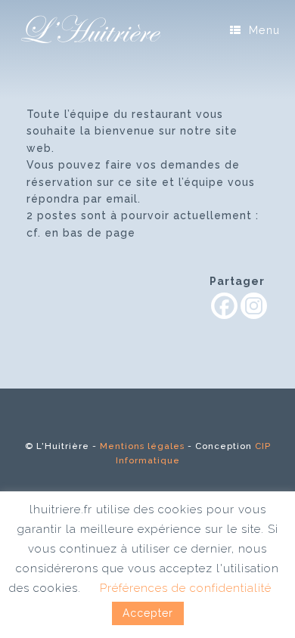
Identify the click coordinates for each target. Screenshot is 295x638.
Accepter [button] (148, 613)
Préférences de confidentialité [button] (186, 588)
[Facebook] (224, 306)
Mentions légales (142, 446)
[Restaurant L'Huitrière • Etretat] (90, 30)
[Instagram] (254, 306)
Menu (264, 30)
